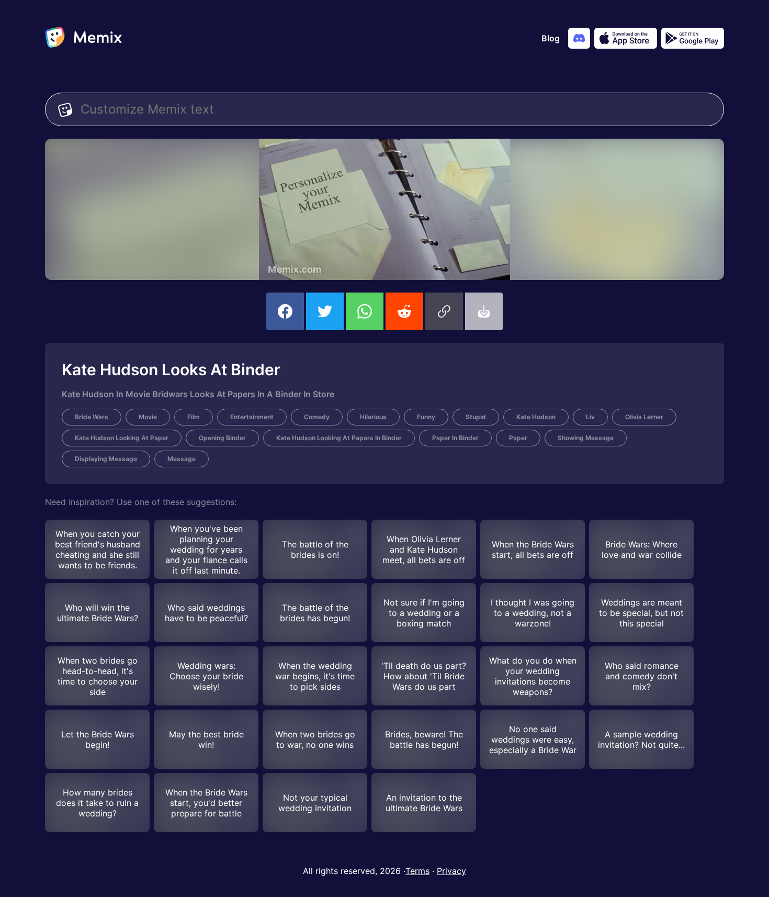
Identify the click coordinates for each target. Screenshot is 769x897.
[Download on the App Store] (625, 38)
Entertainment (252, 417)
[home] (83, 38)
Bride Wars (91, 417)
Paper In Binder (455, 438)
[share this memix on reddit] (404, 311)
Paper (518, 438)
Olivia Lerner (644, 417)
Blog (550, 38)
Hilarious (373, 417)
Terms (417, 871)
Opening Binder (222, 438)
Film (193, 417)
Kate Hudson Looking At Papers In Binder (339, 438)
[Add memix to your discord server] (579, 38)
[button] (444, 311)
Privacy (451, 871)
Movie (148, 417)
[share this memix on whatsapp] (364, 311)
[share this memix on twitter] (325, 311)
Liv (590, 417)
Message (181, 459)
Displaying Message (106, 459)
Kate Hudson (536, 417)
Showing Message (586, 438)
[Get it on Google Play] (692, 38)
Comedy (317, 417)
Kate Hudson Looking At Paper (121, 438)
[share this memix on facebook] (285, 311)
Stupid (476, 417)
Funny (426, 417)
